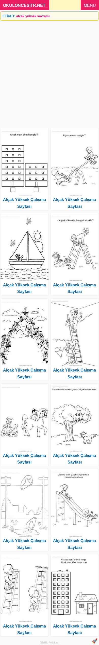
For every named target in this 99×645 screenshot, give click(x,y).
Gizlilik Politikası (49, 642)
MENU (90, 5)
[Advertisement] (49, 72)
